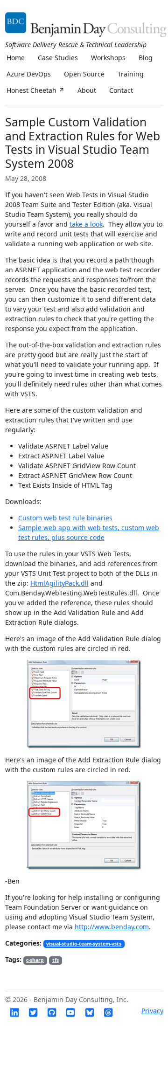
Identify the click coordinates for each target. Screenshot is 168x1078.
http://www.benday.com (112, 926)
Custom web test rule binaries (65, 517)
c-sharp (35, 960)
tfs (55, 960)
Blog (146, 57)
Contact (121, 90)
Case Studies (58, 57)
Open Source (84, 73)
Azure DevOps (29, 73)
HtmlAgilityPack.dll (59, 583)
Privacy (152, 1010)
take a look (86, 224)
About (86, 90)
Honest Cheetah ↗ (35, 90)
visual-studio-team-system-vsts (83, 943)
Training (131, 73)
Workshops (108, 57)
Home (16, 57)
